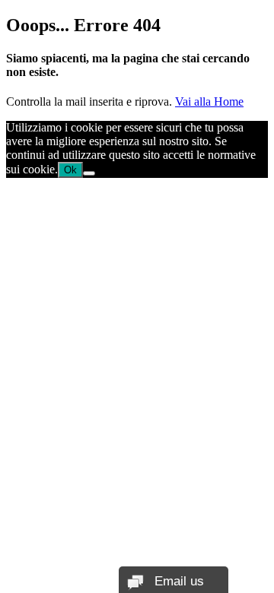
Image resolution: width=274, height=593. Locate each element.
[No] (89, 173)
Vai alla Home (209, 101)
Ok (70, 170)
